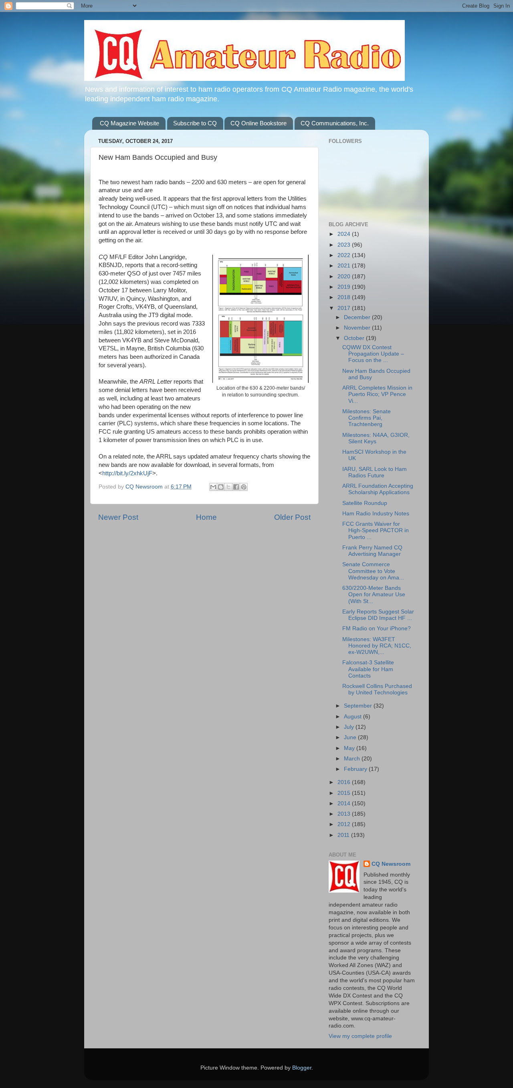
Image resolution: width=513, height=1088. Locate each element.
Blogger (301, 1068)
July (349, 727)
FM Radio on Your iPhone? (376, 628)
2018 (344, 297)
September (359, 706)
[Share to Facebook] (236, 487)
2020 (344, 277)
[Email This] (213, 487)
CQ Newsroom (391, 864)
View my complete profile (360, 1036)
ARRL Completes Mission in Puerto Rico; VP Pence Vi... (377, 394)
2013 (344, 814)
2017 (344, 308)
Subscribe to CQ (195, 123)
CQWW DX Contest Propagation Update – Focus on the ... (373, 353)
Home (206, 517)
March (353, 759)
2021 (344, 266)
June (351, 737)
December (358, 317)
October (355, 338)
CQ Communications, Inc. (335, 123)
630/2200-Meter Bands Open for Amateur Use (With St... (373, 594)
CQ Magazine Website (129, 123)
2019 (344, 287)
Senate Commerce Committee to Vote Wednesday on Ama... (373, 570)
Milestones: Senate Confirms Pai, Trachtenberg (366, 417)
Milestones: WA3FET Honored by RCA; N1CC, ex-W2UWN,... (376, 645)
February (356, 769)
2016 (344, 782)
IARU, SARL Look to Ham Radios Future (374, 472)
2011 (344, 835)
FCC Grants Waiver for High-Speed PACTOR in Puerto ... (375, 530)
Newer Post (118, 517)
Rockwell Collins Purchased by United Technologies (377, 689)
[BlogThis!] (221, 487)
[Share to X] (228, 487)
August (353, 717)
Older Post (292, 517)
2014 (344, 803)
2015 (344, 793)
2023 (344, 245)
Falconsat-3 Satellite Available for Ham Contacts (368, 669)
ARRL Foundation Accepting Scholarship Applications (377, 489)
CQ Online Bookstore (258, 123)
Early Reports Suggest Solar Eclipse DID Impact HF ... (378, 615)
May (350, 748)
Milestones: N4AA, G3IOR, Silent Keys (376, 438)
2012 (344, 824)
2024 (344, 234)
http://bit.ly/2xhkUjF (127, 473)
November (358, 328)
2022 (344, 255)
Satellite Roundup (364, 503)
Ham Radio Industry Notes (375, 514)
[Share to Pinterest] (244, 487)
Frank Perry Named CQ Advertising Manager (372, 551)
